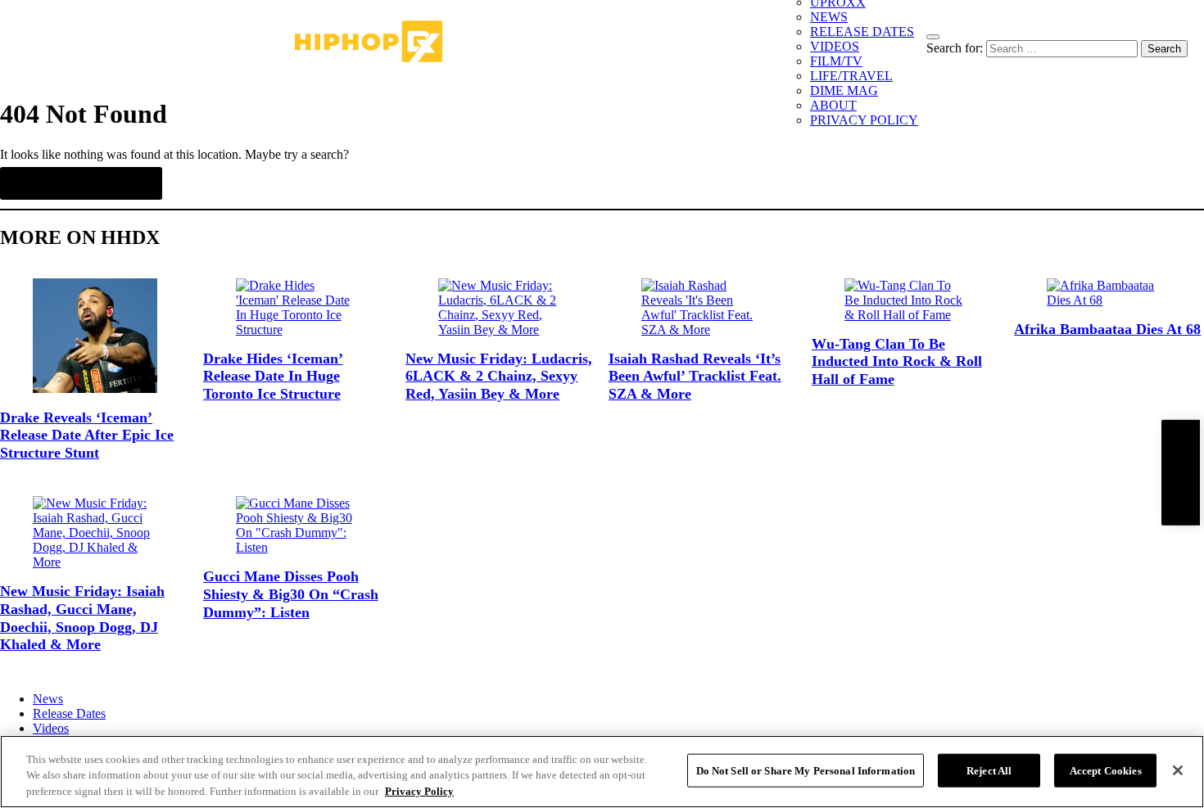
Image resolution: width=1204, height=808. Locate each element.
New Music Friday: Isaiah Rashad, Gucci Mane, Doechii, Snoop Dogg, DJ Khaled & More (82, 617)
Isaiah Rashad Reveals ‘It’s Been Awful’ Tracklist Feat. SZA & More (695, 376)
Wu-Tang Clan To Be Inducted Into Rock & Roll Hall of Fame (897, 361)
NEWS (829, 17)
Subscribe (1180, 472)
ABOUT (833, 105)
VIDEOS (834, 46)
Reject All (989, 770)
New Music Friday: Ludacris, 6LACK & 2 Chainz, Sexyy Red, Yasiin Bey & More (498, 376)
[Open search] (932, 36)
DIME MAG (844, 90)
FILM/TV (836, 61)
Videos (51, 728)
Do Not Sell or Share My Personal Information (806, 770)
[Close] (1178, 770)
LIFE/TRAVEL (851, 76)
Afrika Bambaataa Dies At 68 (1107, 329)
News (48, 699)
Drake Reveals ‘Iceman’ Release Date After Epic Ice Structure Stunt (87, 435)
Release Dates (69, 713)
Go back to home (81, 183)
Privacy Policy (419, 791)
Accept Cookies (1106, 770)
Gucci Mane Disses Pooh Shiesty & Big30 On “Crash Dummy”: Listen (290, 594)
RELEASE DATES (862, 31)
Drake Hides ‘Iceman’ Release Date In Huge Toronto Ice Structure (273, 376)
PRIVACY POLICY (864, 120)
